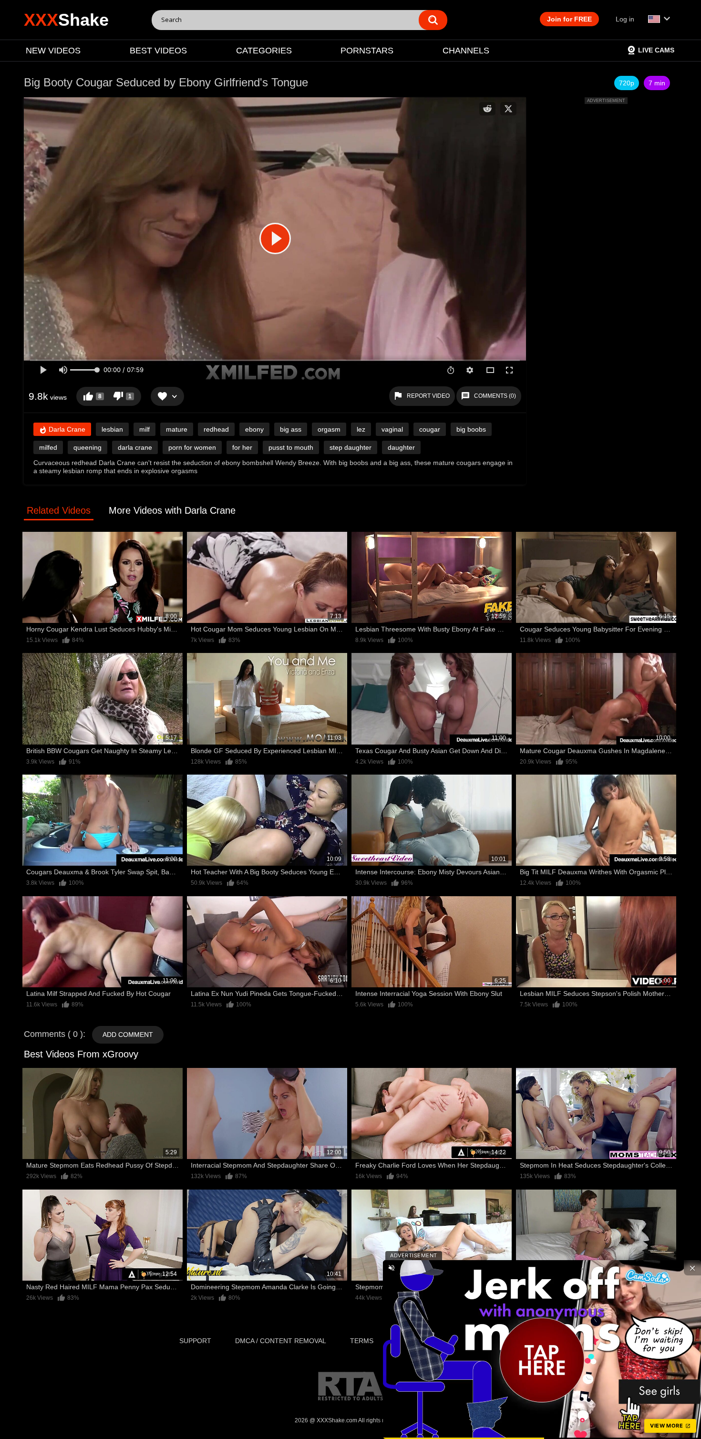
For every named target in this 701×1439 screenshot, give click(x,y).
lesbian (112, 429)
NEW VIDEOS (53, 50)
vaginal (392, 429)
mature (176, 429)
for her (242, 447)
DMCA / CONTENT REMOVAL (280, 1341)
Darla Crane (66, 429)
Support (195, 1341)
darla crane (135, 447)
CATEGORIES (264, 50)
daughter (401, 447)
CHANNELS (466, 50)
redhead (216, 429)
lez (361, 429)
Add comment (128, 1034)
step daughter (350, 447)
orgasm (329, 429)
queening (87, 447)
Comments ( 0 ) (53, 1034)
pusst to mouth (290, 447)
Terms (361, 1341)
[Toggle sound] (391, 1267)
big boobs (471, 429)
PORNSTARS (366, 50)
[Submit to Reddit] (487, 108)
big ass (290, 429)
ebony (254, 429)
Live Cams (656, 50)
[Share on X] (508, 108)
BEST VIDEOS (158, 50)
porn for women (192, 447)
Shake (66, 20)
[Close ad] (692, 1267)
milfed (48, 447)
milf (144, 429)
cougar (429, 429)
